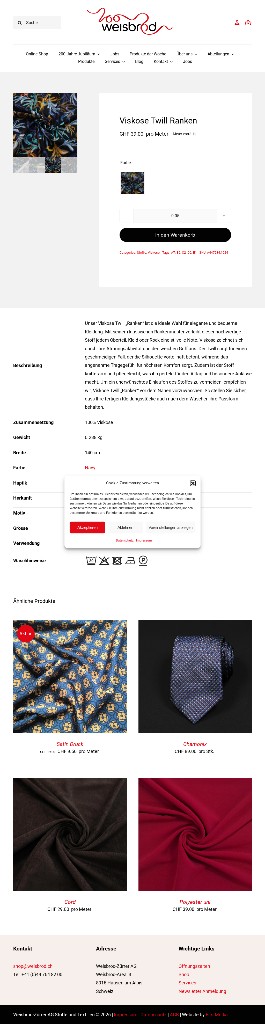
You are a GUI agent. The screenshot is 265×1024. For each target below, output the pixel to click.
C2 (184, 252)
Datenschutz (125, 540)
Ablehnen (125, 527)
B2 (178, 252)
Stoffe (141, 252)
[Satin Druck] (70, 623)
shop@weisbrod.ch (33, 966)
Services (187, 982)
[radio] (132, 183)
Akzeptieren (87, 527)
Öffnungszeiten (194, 966)
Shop (184, 974)
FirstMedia (217, 1014)
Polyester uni (195, 902)
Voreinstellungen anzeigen (171, 527)
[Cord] (70, 782)
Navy (90, 467)
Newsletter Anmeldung (202, 991)
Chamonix (195, 744)
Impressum (144, 540)
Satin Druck (70, 744)
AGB (174, 1014)
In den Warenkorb (175, 235)
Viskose (154, 252)
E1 (195, 252)
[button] (192, 483)
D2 (189, 252)
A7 (173, 252)
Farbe (125, 162)
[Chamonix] (195, 623)
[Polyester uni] (195, 782)
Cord (70, 902)
